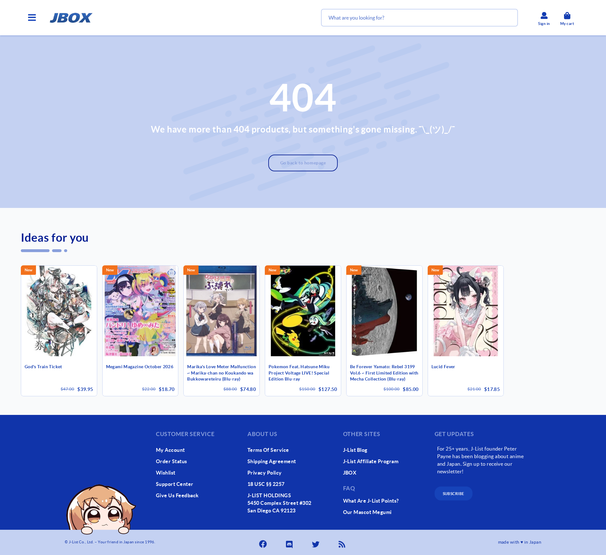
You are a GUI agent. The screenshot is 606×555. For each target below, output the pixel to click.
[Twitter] (316, 542)
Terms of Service (268, 450)
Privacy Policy (264, 472)
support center (174, 484)
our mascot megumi (367, 512)
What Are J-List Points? (371, 501)
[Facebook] (263, 542)
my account (170, 450)
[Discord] (289, 542)
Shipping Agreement (271, 461)
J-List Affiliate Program (371, 461)
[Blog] (342, 542)
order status (171, 461)
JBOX (350, 472)
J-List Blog (355, 450)
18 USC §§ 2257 (266, 484)
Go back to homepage (303, 162)
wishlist (165, 472)
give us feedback (177, 495)
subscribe (453, 494)
